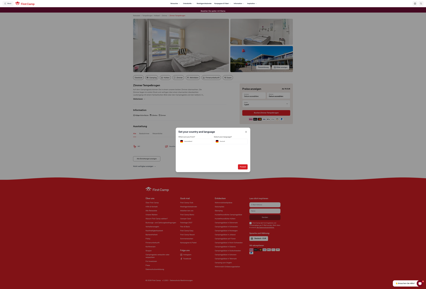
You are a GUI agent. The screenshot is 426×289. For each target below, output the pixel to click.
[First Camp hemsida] (25, 4)
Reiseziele (174, 3)
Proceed (243, 167)
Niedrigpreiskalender (204, 3)
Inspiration (251, 3)
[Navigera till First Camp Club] (415, 3)
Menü (9, 3)
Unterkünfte (187, 3)
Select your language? (223, 137)
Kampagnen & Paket (221, 3)
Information (238, 3)
